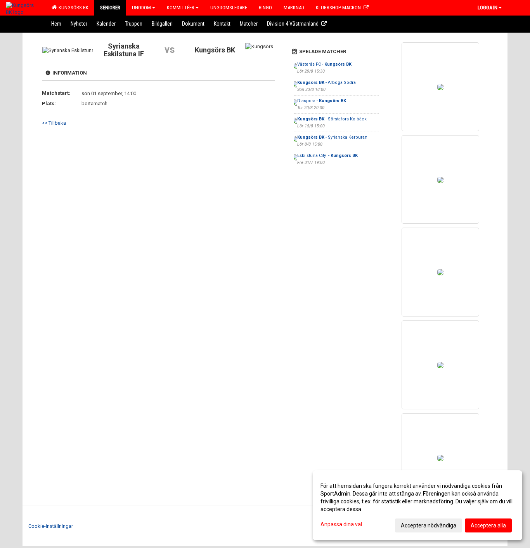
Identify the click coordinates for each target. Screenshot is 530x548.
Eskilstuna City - (327, 155)
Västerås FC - (324, 64)
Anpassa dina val (341, 524)
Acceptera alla (488, 525)
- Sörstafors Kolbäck (332, 119)
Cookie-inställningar (50, 526)
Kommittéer (180, 7)
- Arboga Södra (327, 82)
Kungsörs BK (72, 7)
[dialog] (417, 505)
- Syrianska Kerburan (332, 137)
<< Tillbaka (54, 123)
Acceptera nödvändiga (428, 525)
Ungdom (141, 7)
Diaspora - (321, 100)
